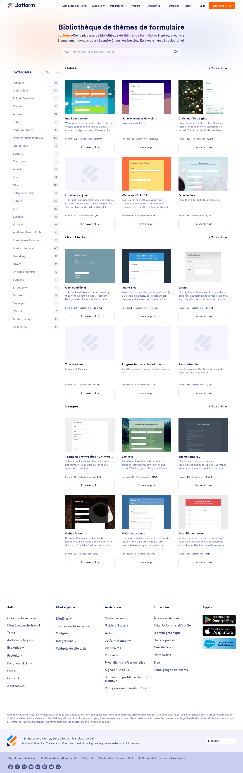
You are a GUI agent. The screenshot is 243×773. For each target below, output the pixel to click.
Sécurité (87, 758)
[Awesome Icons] (203, 512)
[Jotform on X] (17, 766)
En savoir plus (90, 147)
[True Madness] (90, 343)
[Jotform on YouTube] (51, 766)
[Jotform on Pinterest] (44, 766)
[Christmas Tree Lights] (203, 97)
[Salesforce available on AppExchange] (219, 643)
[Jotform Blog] (37, 766)
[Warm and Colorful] (146, 174)
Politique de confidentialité (58, 758)
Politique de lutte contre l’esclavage (162, 758)
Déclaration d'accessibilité (116, 758)
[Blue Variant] (146, 512)
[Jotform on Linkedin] (24, 766)
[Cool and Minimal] (90, 266)
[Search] (177, 51)
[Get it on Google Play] (219, 620)
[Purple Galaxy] (146, 97)
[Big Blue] (146, 266)
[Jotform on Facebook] (10, 766)
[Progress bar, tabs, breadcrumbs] (146, 343)
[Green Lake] (146, 435)
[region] (35, 200)
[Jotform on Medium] (31, 766)
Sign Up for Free (222, 5)
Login (202, 5)
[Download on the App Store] (219, 631)
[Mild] (203, 343)
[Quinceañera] (203, 174)
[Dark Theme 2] (203, 435)
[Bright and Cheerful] (90, 174)
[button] (35, 72)
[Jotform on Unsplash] (58, 766)
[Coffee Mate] (90, 512)
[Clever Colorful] (90, 97)
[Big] (203, 266)
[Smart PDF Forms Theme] (90, 435)
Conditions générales (21, 758)
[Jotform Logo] (21, 5)
